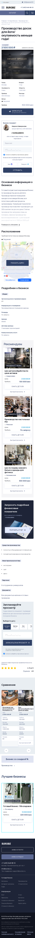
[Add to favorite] (27, 350)
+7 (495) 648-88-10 (27, 7)
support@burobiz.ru (19, 871)
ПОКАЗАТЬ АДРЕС (17, 263)
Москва (5, 2)
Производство (23, 21)
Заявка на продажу (18, 857)
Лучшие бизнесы (13, 776)
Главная (4, 21)
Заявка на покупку (17, 850)
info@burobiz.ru (6, 869)
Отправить (17, 170)
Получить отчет (16, 530)
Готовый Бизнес (13, 21)
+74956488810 (17, 133)
